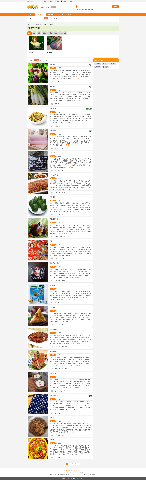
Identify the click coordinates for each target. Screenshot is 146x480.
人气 (41, 60)
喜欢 (53, 68)
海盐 (55, 18)
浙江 (41, 24)
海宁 (41, 18)
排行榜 (70, 14)
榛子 (95, 9)
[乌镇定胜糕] (38, 392)
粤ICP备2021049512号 (79, 478)
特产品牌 (50, 14)
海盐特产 (105, 67)
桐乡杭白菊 (53, 108)
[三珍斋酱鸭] (38, 347)
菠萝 (80, 9)
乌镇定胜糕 (53, 373)
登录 (45, 1)
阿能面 (52, 417)
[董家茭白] (38, 105)
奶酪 (92, 9)
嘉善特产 (97, 67)
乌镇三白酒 (53, 153)
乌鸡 (77, 9)
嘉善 (51, 18)
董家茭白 (52, 86)
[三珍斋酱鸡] (38, 370)
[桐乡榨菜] (38, 303)
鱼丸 (97, 9)
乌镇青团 (52, 197)
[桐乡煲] (38, 458)
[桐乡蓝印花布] (38, 414)
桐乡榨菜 (52, 285)
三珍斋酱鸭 (53, 329)
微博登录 (65, 1)
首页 (31, 14)
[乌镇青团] (38, 215)
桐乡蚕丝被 (53, 130)
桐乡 (46, 18)
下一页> (77, 464)
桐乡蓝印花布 (54, 395)
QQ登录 (58, 1)
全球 (37, 24)
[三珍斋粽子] (38, 325)
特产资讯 (60, 14)
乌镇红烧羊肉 (54, 219)
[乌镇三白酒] (38, 171)
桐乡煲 (52, 440)
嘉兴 (44, 24)
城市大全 (70, 1)
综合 (36, 60)
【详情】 (78, 78)
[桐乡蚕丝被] (38, 149)
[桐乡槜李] (38, 83)
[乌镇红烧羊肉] (38, 237)
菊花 (83, 9)
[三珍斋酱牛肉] (38, 193)
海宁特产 (105, 63)
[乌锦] (38, 259)
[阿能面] (38, 436)
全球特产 (39, 14)
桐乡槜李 (52, 64)
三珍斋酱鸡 (53, 351)
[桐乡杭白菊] (38, 127)
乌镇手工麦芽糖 (54, 263)
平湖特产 (97, 63)
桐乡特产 (112, 63)
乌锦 (51, 241)
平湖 (36, 18)
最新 (46, 60)
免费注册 (50, 1)
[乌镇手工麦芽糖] (38, 281)
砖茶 (86, 9)
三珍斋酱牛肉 (54, 175)
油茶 (89, 9)
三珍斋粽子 (53, 307)
